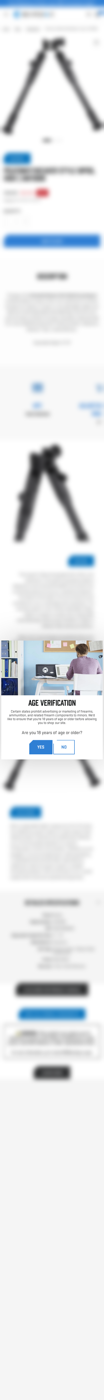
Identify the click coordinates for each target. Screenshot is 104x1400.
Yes (40, 747)
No (64, 747)
